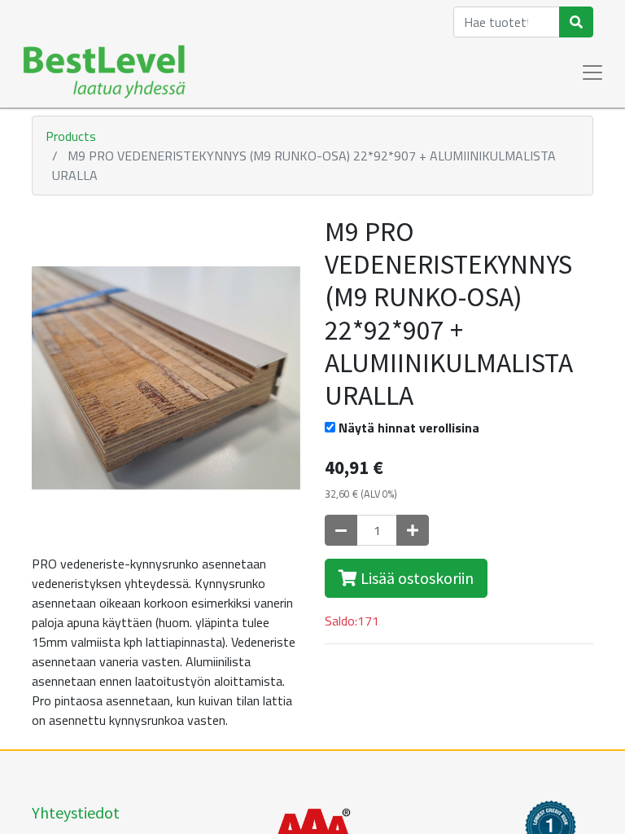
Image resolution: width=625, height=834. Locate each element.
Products (71, 136)
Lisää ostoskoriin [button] (415, 578)
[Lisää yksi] (412, 530)
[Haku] (576, 22)
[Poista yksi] (341, 530)
